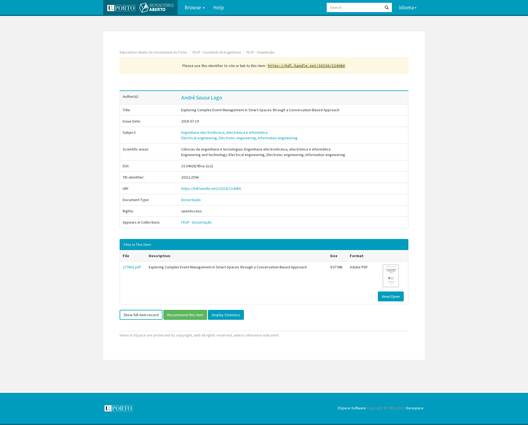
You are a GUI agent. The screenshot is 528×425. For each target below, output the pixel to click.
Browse (193, 7)
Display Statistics (226, 314)
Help (218, 7)
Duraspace (415, 407)
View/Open (391, 296)
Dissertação (191, 199)
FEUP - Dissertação (260, 52)
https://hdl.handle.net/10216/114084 (211, 188)
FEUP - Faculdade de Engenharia (217, 52)
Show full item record (141, 314)
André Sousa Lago (201, 97)
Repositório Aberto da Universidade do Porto (153, 52)
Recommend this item (185, 314)
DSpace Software (352, 407)
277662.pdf (132, 267)
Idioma (406, 7)
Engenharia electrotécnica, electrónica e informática (224, 132)
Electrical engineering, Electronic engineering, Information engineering (239, 137)
